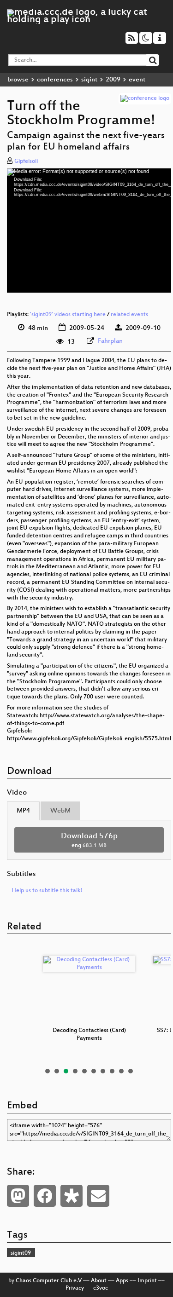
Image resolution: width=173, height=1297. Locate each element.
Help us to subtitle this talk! (47, 891)
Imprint (147, 1281)
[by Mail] (98, 1196)
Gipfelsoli (26, 161)
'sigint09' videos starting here (68, 314)
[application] (89, 230)
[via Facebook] (45, 1196)
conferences (55, 80)
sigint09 (21, 1253)
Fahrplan (110, 341)
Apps (122, 1281)
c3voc (100, 1288)
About (99, 1281)
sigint (89, 80)
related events (129, 314)
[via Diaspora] (71, 1196)
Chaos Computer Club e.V (49, 1281)
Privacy (75, 1288)
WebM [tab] (60, 811)
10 (130, 1071)
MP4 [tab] (23, 811)
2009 (113, 80)
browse (18, 80)
